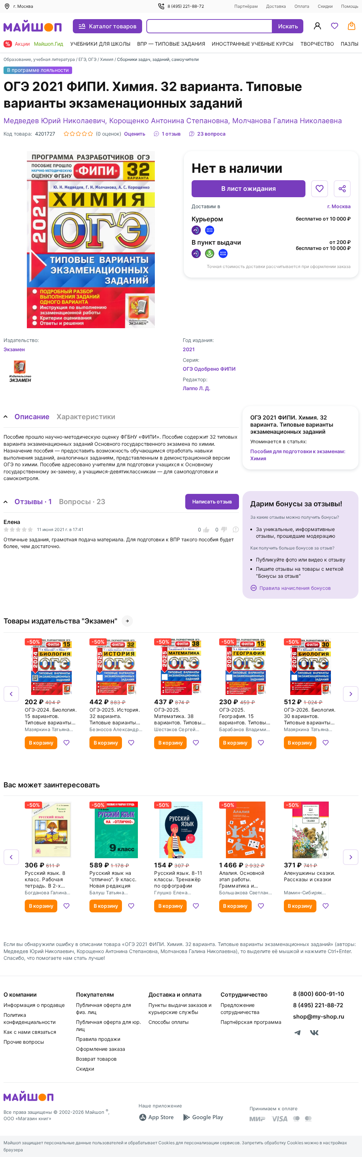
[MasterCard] (296, 1119)
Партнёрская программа (251, 1022)
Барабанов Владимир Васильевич (244, 729)
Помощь (349, 6)
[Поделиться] (342, 188)
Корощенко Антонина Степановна (168, 120)
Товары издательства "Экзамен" (60, 621)
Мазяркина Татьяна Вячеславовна (47, 729)
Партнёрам (246, 6)
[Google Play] (202, 1117)
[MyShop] (28, 1100)
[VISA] (279, 1119)
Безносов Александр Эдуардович (114, 729)
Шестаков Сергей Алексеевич (174, 729)
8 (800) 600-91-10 (318, 993)
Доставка (276, 6)
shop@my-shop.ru (318, 1016)
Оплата (301, 6)
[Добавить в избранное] (319, 188)
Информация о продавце (34, 1005)
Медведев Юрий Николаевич (54, 120)
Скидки (325, 6)
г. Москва (339, 206)
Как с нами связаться (30, 1032)
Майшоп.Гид (48, 44)
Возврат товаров (96, 1059)
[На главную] (33, 26)
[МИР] (258, 1119)
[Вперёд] (350, 694)
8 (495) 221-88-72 (186, 6)
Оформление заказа (100, 1049)
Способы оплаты (168, 1022)
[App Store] (156, 1117)
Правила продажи (98, 1039)
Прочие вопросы (24, 1042)
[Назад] (11, 694)
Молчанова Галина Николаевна (287, 120)
